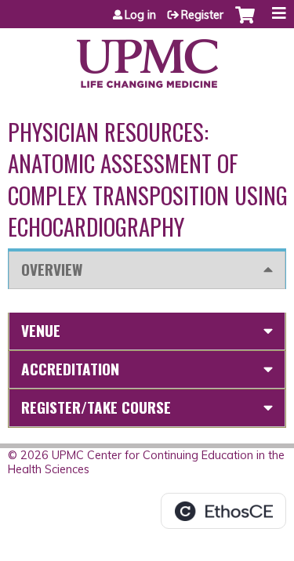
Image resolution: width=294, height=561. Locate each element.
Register (202, 14)
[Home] (147, 58)
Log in (140, 14)
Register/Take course (96, 407)
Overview (51, 269)
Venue (40, 330)
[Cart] (245, 22)
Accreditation (70, 368)
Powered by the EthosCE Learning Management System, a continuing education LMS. (223, 511)
